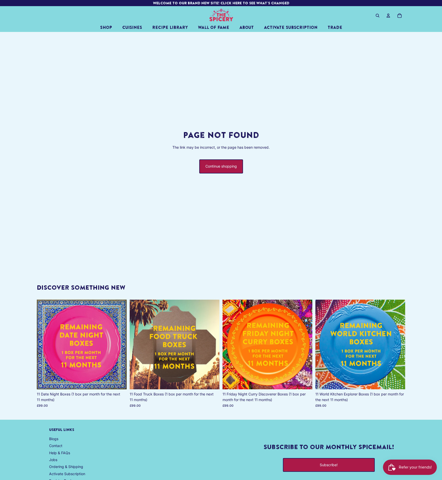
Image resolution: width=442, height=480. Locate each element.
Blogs (53, 439)
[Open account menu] (388, 15)
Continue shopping (221, 166)
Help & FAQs (59, 453)
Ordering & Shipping (66, 466)
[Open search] (377, 15)
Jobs (53, 460)
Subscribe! (329, 465)
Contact (55, 445)
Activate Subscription (67, 474)
